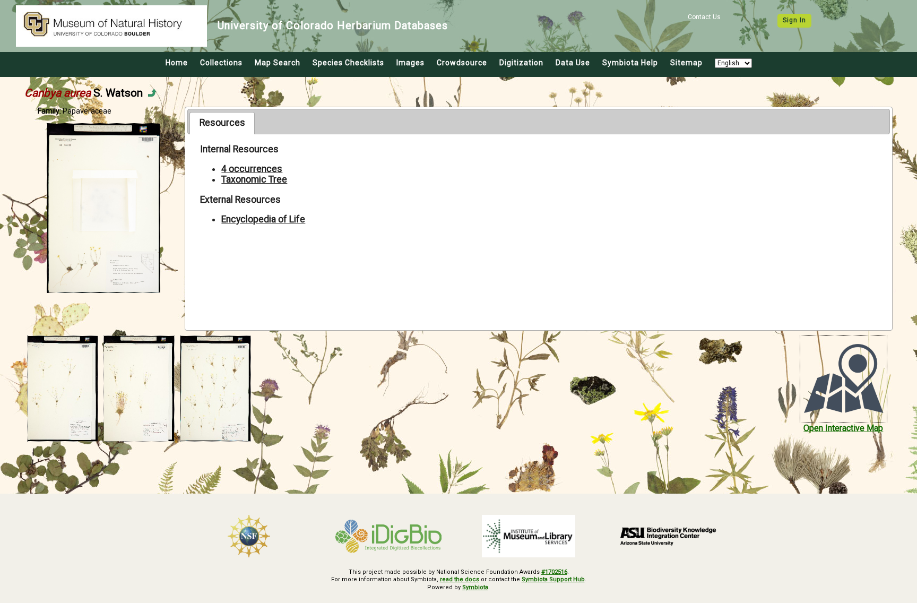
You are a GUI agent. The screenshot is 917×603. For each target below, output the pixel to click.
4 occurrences (251, 168)
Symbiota (475, 587)
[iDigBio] (389, 536)
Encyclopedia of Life (263, 219)
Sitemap (686, 62)
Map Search (277, 62)
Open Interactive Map (843, 428)
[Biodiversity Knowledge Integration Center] (669, 536)
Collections (221, 62)
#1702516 (554, 571)
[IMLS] (528, 536)
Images (410, 62)
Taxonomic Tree (254, 179)
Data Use (573, 62)
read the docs (459, 579)
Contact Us (704, 17)
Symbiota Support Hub (553, 579)
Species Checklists (348, 62)
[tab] (222, 123)
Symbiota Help (630, 62)
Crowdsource (462, 62)
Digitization (521, 62)
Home (177, 62)
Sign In (794, 20)
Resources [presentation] (222, 122)
